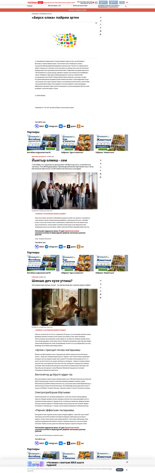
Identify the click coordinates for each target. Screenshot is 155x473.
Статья (29, 6)
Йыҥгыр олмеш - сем (54, 5)
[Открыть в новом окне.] (39, 126)
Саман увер (35, 13)
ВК (60, 231)
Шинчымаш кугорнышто (39, 156)
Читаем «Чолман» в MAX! (77, 10)
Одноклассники (72, 231)
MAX (122, 2)
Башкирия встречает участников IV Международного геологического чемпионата (108, 6)
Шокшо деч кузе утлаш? (80, 5)
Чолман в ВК (103, 2)
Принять (119, 469)
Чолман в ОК (113, 2)
